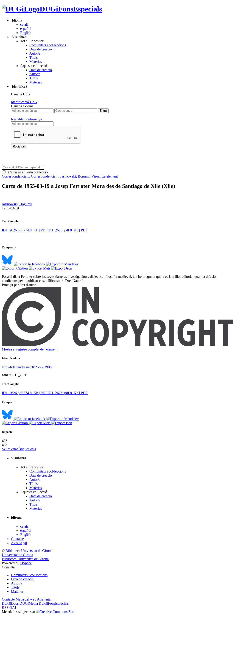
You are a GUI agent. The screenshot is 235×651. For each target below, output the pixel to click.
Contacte (17, 539)
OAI (12, 607)
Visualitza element (104, 176)
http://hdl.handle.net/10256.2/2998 (27, 367)
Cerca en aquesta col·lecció (27, 172)
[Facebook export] (30, 264)
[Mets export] (40, 268)
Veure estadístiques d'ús (19, 449)
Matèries (35, 62)
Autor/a (34, 53)
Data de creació (40, 49)
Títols (33, 57)
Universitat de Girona (17, 555)
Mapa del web (26, 599)
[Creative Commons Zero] (55, 612)
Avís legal (44, 599)
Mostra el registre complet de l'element (29, 349)
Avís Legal (19, 543)
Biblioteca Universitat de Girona (29, 551)
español (25, 29)
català (24, 24)
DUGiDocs (10, 603)
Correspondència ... (16, 176)
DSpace (26, 563)
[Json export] (61, 268)
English (25, 33)
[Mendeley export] (62, 264)
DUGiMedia (29, 603)
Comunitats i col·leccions (47, 45)
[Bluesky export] (8, 264)
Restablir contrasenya (26, 119)
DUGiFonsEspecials (71, 9)
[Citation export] (15, 268)
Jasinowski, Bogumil (75, 176)
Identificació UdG (24, 102)
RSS (5, 607)
